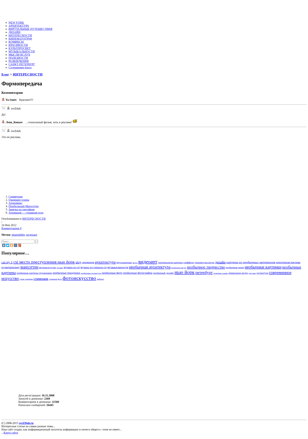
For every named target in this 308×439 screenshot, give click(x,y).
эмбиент (100, 279)
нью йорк (184, 272)
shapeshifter (18, 234)
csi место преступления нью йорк (44, 261)
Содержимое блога (20, 67)
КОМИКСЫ (16, 41)
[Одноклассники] (11, 245)
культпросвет (10, 267)
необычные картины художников (34, 273)
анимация (88, 262)
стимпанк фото (55, 279)
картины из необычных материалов (250, 262)
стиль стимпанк (26, 279)
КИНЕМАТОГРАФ (20, 38)
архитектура (105, 262)
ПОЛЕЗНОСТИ (18, 57)
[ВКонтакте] (3, 245)
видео (135, 263)
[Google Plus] (19, 245)
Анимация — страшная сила (26, 212)
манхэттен (29, 267)
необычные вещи (235, 267)
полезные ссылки (221, 273)
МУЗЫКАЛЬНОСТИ (22, 51)
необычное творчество (206, 267)
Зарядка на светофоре (22, 209)
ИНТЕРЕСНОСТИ (20, 35)
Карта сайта (11, 432)
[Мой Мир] (15, 245)
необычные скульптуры (91, 273)
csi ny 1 (7, 262)
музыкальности (117, 267)
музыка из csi (72, 267)
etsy (78, 262)
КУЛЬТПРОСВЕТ (20, 48)
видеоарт (31, 234)
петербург (204, 272)
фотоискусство (79, 278)
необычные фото (112, 273)
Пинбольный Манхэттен (24, 206)
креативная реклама (288, 262)
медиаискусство (47, 267)
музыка (60, 268)
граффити (188, 262)
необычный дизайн (163, 273)
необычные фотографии (137, 273)
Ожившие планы (19, 199)
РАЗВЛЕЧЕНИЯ (19, 61)
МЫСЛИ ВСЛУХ (19, 54)
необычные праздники (66, 273)
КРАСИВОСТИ (18, 45)
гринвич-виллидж (204, 262)
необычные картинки (263, 267)
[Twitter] (7, 245)
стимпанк (41, 278)
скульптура (262, 273)
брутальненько (124, 262)
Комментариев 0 (11, 228)
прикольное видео (238, 273)
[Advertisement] (76, 9)
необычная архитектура (150, 267)
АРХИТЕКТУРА (19, 25)
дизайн (220, 262)
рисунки (252, 273)
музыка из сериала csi (93, 267)
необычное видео (178, 268)
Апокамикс (15, 203)
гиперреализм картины (170, 262)
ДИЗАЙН (14, 32)
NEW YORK (16, 22)
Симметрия (15, 196)
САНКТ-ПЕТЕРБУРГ (22, 64)
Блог (5, 74)
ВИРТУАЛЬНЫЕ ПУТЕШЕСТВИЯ (30, 28)
